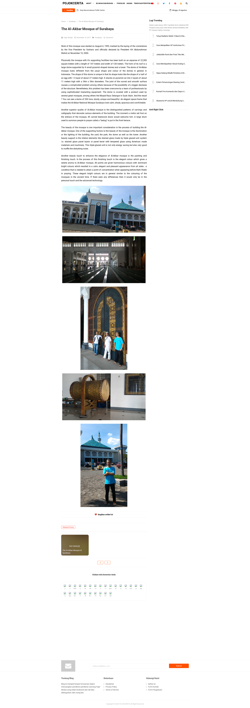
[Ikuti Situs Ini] (181, 3)
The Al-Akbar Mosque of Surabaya (72, 551)
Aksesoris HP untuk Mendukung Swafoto (172, 101)
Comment (109, 38)
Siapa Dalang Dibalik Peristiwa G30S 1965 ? (173, 73)
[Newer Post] (100, 562)
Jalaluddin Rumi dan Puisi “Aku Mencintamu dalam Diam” (179, 54)
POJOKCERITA (124, 704)
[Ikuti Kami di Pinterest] (175, 3)
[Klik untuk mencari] (186, 3)
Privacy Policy (111, 687)
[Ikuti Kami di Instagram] (158, 3)
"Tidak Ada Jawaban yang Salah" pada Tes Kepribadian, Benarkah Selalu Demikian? (110, 10)
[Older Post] (107, 562)
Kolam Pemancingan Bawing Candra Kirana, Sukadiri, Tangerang (182, 82)
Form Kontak (153, 687)
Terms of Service (112, 690)
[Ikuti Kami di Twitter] (164, 3)
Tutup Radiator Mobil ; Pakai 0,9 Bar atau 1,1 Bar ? (176, 36)
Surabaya (98, 38)
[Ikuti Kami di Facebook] (169, 3)
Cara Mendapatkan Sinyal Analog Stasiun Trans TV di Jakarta (181, 64)
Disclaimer (110, 684)
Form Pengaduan (155, 690)
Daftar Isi (151, 684)
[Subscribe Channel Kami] (152, 3)
